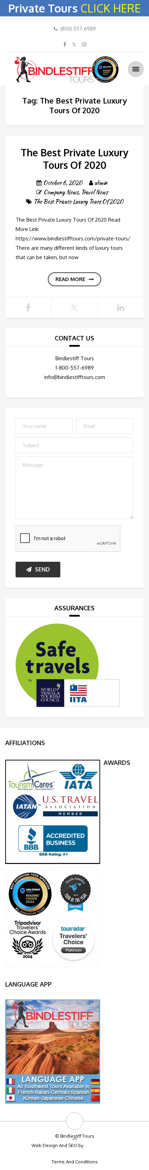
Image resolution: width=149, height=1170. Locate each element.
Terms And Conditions (75, 1161)
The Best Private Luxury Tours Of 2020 (74, 158)
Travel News (94, 192)
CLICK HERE (110, 8)
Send (42, 569)
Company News (61, 192)
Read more (70, 279)
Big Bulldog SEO (101, 1145)
